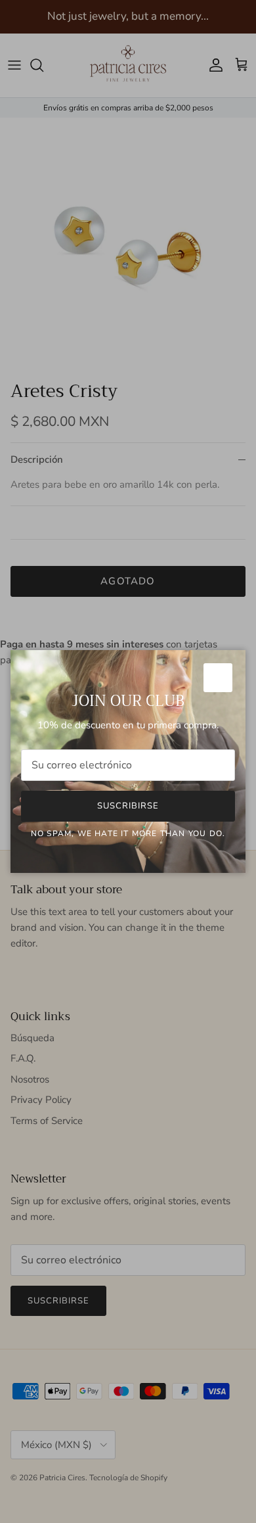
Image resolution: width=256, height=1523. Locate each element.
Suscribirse (128, 806)
